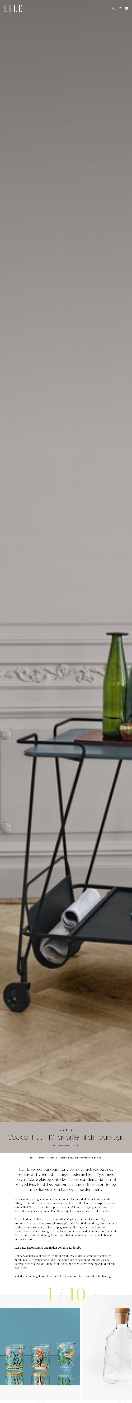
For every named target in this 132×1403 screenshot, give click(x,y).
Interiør (42, 1158)
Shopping (66, 1130)
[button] (95, 1294)
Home (32, 1158)
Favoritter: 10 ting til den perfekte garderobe (54, 1248)
